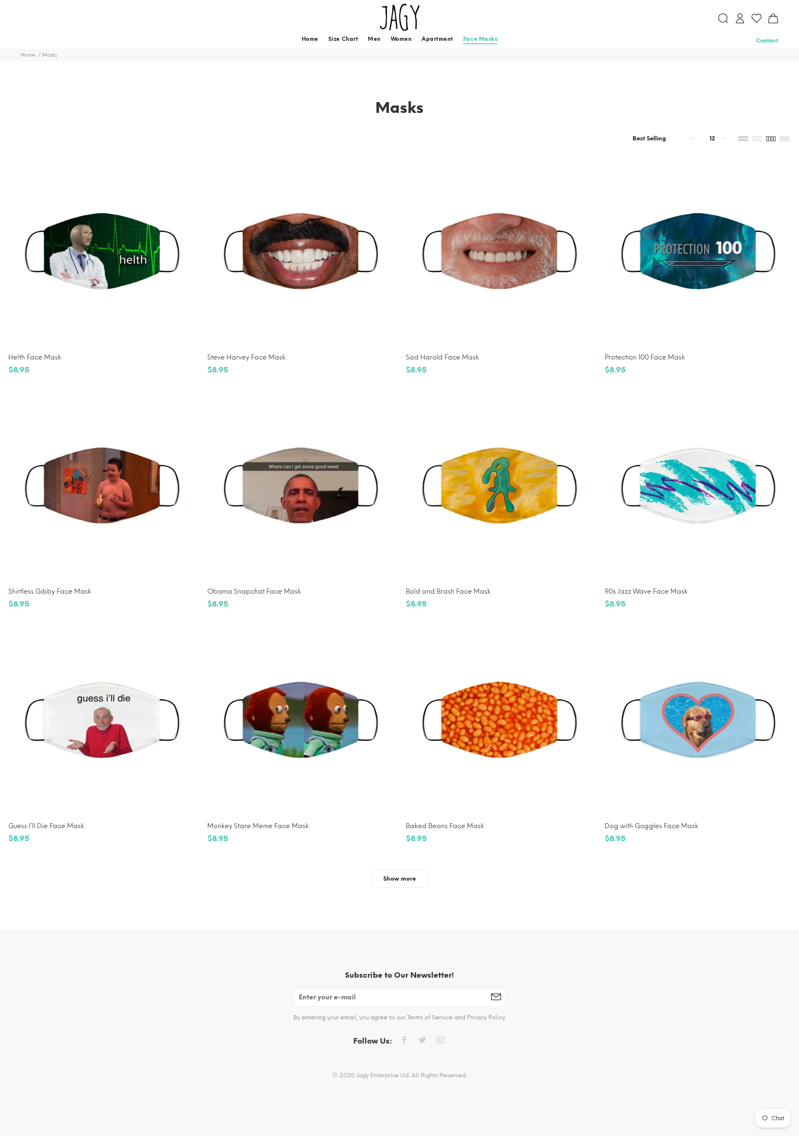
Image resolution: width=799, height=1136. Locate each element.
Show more (399, 878)
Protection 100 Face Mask (645, 357)
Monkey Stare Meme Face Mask (258, 826)
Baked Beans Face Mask (445, 826)
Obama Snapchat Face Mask (254, 591)
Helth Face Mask (34, 357)
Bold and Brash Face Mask (448, 591)
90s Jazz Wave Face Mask (646, 591)
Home (28, 55)
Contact (767, 40)
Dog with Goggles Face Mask (651, 826)
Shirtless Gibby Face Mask (49, 591)
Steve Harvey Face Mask (246, 357)
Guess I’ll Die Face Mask (46, 826)
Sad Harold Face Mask (442, 357)
